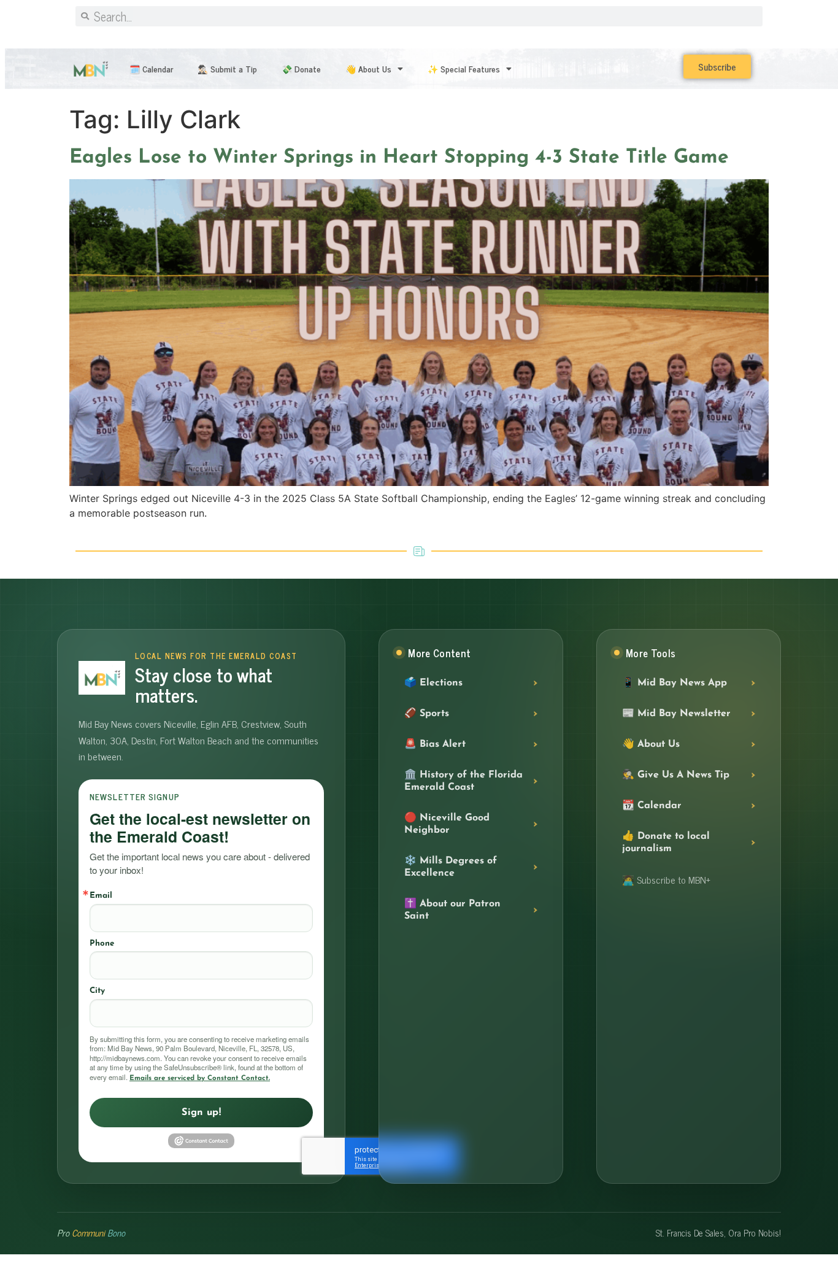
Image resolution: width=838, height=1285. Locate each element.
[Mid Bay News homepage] (102, 678)
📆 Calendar (652, 806)
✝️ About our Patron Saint (452, 910)
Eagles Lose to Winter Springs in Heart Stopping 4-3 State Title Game (399, 158)
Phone (102, 943)
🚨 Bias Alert (435, 744)
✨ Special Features (464, 68)
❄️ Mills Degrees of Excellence (450, 867)
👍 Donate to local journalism (666, 843)
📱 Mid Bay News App (674, 683)
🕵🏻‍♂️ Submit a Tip (227, 68)
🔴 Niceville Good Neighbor (447, 824)
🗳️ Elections (433, 683)
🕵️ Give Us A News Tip (675, 775)
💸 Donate (301, 68)
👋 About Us (368, 68)
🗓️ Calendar (151, 68)
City (97, 991)
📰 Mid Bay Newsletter (676, 714)
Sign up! (201, 1112)
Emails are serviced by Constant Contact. (199, 1078)
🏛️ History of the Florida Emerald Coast (463, 781)
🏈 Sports (426, 714)
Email (101, 896)
